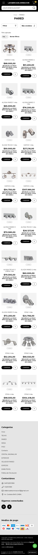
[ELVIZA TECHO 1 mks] (15, 159)
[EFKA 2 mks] (15, 367)
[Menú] (3, 3)
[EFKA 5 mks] (34, 408)
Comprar (7, 74)
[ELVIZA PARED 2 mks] (34, 284)
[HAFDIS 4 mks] (34, 200)
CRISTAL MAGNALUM (9, 454)
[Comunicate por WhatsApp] (35, 546)
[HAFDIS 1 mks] (34, 159)
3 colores (10, 54)
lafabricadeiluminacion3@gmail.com (16, 491)
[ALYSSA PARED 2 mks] (34, 76)
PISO (3, 447)
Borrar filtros (14, 36)
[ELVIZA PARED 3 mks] (15, 326)
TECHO (4, 435)
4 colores (9, 140)
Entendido (32, 552)
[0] (34, 3)
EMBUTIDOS (5, 469)
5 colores (29, 54)
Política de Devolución (9, 473)
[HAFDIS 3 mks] (15, 74)
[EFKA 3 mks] (34, 367)
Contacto (4, 450)
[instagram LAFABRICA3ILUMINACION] (3, 507)
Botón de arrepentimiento (14, 544)
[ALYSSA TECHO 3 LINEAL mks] (15, 285)
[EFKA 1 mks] (34, 326)
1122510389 (8, 487)
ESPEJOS (4, 465)
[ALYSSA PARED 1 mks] (15, 117)
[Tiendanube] (7, 547)
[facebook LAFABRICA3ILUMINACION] (9, 507)
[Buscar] (34, 8)
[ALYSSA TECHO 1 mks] (34, 241)
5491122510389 (9, 483)
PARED (4, 439)
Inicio (15, 15)
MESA (3, 443)
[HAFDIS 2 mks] (15, 200)
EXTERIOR (5, 458)
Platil (4, 36)
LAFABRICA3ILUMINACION (18, 3)
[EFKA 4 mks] (15, 408)
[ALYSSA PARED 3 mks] (34, 118)
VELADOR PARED (7, 462)
